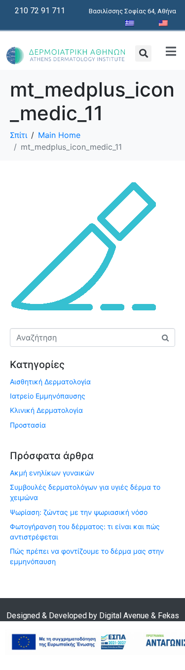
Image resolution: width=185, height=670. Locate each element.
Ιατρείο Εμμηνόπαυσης (47, 396)
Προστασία (28, 425)
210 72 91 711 (40, 10)
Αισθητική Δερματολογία (50, 381)
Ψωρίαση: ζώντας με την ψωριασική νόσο (79, 512)
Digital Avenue (124, 615)
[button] (143, 53)
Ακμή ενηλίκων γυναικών (52, 473)
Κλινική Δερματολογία (46, 410)
